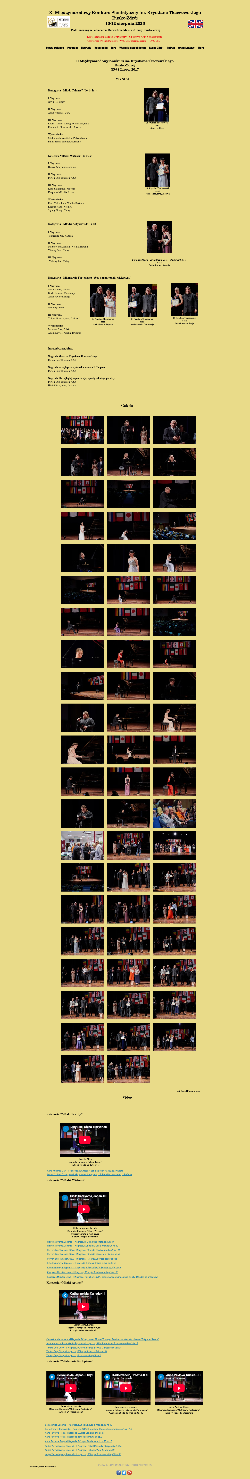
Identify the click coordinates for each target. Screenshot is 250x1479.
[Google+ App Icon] (129, 1473)
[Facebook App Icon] (118, 1473)
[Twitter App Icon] (124, 1473)
